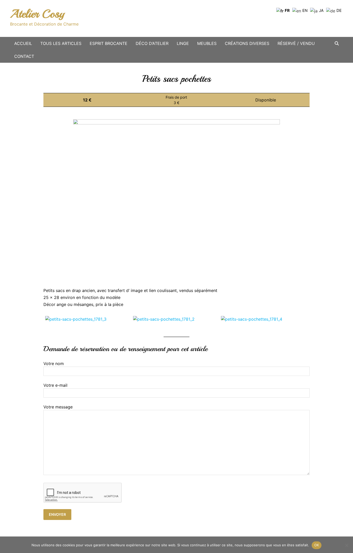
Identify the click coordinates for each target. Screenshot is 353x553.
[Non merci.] (346, 545)
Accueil (23, 43)
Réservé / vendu (296, 43)
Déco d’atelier (152, 43)
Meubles (207, 43)
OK (316, 545)
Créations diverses (247, 43)
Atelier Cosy (37, 14)
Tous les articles (60, 43)
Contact (24, 56)
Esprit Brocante (108, 43)
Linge (183, 43)
